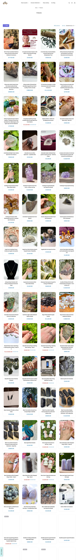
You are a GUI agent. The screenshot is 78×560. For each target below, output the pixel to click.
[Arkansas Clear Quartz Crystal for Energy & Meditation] (48, 269)
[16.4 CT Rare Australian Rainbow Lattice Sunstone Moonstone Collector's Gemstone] (11, 39)
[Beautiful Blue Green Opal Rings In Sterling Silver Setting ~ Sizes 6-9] (11, 333)
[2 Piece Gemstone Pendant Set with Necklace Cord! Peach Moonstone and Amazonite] (66, 39)
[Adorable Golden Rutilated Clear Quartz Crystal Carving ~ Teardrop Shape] (48, 140)
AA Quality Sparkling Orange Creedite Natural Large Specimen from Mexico (29, 120)
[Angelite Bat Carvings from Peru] (48, 237)
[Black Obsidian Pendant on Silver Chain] (11, 397)
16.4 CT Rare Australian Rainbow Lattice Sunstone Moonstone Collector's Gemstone (11, 53)
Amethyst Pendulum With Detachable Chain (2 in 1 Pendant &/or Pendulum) (11, 218)
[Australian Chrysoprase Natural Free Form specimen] (11, 302)
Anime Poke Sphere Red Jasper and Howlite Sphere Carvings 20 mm (67, 251)
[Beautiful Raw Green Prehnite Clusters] (11, 366)
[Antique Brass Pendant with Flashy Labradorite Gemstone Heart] (11, 269)
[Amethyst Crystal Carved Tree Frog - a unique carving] (29, 173)
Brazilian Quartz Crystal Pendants (66, 537)
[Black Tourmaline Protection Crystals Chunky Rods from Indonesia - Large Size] (11, 430)
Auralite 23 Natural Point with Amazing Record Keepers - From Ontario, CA (67, 283)
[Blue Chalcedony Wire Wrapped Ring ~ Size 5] (29, 463)
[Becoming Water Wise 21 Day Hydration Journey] (48, 366)
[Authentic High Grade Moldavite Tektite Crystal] (29, 302)
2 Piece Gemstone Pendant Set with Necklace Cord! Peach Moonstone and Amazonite (67, 53)
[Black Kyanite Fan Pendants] (66, 366)
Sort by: (63, 25)
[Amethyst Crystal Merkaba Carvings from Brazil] (48, 173)
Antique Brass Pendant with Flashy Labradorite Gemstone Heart (11, 283)
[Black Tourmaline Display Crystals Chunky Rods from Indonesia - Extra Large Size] (66, 397)
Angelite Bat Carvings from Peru (48, 249)
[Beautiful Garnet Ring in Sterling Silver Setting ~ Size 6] (29, 333)
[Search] (69, 3)
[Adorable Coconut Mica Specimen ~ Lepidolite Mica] (29, 140)
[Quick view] (17, 32)
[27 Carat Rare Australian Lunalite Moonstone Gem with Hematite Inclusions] (48, 72)
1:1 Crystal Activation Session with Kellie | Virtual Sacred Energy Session (29, 53)
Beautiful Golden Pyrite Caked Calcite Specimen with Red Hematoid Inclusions (66, 347)
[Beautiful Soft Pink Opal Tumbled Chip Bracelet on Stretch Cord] (29, 366)
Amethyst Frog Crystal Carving (67, 185)
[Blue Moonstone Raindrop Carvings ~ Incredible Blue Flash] (29, 494)
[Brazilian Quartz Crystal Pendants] (66, 525)
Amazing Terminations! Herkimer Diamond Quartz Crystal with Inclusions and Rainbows (66, 154)
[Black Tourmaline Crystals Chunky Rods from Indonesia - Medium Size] (48, 397)
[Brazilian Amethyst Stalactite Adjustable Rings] (29, 525)
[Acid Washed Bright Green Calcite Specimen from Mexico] (11, 140)
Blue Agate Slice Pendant (29, 442)
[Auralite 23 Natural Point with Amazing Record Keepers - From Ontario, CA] (66, 269)
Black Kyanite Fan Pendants (67, 378)
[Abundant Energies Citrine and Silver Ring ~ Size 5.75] (66, 106)
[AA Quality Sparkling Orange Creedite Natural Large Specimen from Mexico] (29, 106)
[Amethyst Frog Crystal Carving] (66, 173)
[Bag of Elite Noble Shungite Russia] (48, 302)
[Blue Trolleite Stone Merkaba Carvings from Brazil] (48, 494)
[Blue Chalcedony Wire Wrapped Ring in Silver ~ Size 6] (11, 463)
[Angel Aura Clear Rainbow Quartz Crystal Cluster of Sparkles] (29, 237)
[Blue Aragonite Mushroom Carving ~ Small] (48, 430)
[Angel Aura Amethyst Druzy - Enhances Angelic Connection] (11, 237)
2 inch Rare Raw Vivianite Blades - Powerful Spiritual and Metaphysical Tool (48, 53)
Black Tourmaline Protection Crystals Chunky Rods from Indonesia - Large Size (11, 444)
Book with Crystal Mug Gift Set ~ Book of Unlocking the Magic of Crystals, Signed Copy (11, 539)
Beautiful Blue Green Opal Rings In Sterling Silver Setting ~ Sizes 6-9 (11, 347)
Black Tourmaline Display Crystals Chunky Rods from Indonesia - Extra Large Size (67, 411)
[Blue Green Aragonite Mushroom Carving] (48, 463)
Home (36, 7)
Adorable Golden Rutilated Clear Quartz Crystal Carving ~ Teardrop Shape (48, 154)
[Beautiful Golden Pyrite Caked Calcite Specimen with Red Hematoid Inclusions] (66, 333)
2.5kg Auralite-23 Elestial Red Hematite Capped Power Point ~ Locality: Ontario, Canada (30, 86)
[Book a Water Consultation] (66, 494)
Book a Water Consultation (67, 506)
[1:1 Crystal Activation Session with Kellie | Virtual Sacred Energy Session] (29, 39)
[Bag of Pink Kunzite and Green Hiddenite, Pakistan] (66, 302)
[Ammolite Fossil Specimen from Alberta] (29, 204)
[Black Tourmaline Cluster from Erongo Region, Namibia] (29, 397)
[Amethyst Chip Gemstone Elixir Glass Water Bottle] (11, 173)
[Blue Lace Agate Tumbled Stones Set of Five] (11, 494)
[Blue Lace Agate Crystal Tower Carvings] (66, 463)
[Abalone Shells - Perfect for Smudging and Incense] (48, 106)
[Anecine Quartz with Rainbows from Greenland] (66, 204)
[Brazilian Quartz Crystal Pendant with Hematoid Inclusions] (48, 525)
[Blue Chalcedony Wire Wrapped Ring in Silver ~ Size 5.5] (66, 430)
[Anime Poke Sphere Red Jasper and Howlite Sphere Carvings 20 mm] (66, 237)
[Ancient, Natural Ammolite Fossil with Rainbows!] (48, 204)
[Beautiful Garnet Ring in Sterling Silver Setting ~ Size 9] (48, 333)
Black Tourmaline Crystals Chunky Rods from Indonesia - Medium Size (48, 411)
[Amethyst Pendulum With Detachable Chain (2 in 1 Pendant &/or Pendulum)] (11, 204)
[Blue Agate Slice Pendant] (29, 430)
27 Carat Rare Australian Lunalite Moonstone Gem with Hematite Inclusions (48, 86)
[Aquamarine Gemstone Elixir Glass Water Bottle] (29, 269)
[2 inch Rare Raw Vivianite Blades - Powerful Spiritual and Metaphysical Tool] (48, 39)
